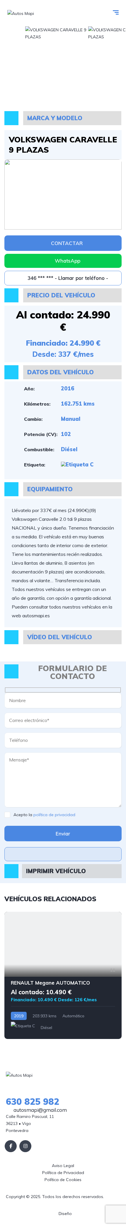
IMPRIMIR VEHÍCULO (56, 871)
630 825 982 (32, 1101)
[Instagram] (25, 1146)
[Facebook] (11, 1146)
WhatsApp (67, 261)
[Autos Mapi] (20, 13)
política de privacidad (54, 814)
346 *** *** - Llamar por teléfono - (67, 278)
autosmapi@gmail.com (39, 1110)
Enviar (63, 833)
